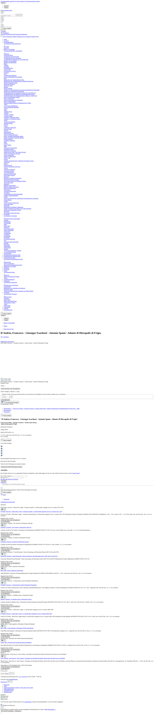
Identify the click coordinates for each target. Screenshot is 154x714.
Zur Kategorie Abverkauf (10, 294)
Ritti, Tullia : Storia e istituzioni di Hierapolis (12, 570)
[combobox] (8, 15)
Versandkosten (28, 702)
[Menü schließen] (4, 45)
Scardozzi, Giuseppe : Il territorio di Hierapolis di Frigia (15, 541)
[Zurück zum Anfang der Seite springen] (2, 707)
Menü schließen (7, 28)
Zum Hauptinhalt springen (7, 1)
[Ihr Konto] (2, 25)
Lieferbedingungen (8, 690)
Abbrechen (3, 482)
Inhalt (4, 494)
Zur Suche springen (19, 1)
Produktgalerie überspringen (8, 502)
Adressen (18, 34)
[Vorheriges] (2, 670)
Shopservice (4, 682)
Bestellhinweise (8, 692)
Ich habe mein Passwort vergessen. (9, 479)
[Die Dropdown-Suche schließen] (21, 15)
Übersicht (3, 34)
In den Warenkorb (5, 400)
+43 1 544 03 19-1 (23, 676)
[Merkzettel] (2, 23)
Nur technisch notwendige (7, 711)
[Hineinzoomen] (9, 379)
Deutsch (6, 6)
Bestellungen (24, 34)
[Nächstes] (5, 670)
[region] (77, 362)
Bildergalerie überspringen (7, 341)
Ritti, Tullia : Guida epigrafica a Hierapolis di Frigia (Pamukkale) (17, 628)
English (6, 7)
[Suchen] (17, 15)
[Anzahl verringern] (3, 396)
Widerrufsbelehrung (9, 689)
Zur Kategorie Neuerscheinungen (12, 43)
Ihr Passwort (4, 477)
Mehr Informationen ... (50, 709)
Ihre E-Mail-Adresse (6, 476)
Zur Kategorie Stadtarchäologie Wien (13, 259)
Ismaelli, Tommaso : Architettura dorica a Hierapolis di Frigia (16, 599)
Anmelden (3, 31)
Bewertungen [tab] (7, 410)
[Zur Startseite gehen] (6, 10)
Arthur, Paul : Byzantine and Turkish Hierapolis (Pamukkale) (16, 642)
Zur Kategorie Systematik (10, 216)
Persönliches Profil (11, 34)
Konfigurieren (18, 711)
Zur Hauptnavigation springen (32, 1)
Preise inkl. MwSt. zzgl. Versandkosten (10, 388)
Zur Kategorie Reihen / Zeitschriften (13, 51)
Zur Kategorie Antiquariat (10, 282)
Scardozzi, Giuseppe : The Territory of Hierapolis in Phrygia (16, 527)
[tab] (42, 408)
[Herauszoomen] (2, 379)
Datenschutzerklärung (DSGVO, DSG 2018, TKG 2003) (18, 687)
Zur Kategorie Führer (9, 272)
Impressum (6, 684)
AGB (5, 686)
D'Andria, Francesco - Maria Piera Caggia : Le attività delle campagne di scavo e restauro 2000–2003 (26, 613)
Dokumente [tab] (7, 412)
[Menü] (2, 12)
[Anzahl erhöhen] (11, 396)
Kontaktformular (13, 679)
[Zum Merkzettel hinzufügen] (3, 509)
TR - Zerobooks (5, 337)
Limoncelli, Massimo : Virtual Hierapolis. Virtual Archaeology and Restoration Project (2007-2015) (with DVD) (29, 556)
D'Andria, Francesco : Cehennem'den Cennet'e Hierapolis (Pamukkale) (19, 585)
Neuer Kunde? (76, 473)
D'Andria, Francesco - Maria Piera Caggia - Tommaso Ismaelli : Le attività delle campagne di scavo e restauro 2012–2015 (31, 511)
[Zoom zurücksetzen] (5, 379)
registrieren (6, 33)
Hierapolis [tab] (6, 499)
